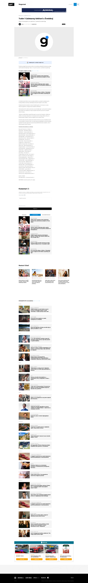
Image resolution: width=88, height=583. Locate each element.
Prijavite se (35, 208)
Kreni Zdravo (48, 578)
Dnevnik (21, 578)
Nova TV (15, 578)
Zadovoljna (28, 578)
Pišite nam (43, 580)
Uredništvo (46, 580)
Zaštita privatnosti (64, 580)
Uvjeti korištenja (58, 580)
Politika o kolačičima (70, 580)
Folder (43, 578)
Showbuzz (36, 578)
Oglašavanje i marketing (52, 580)
